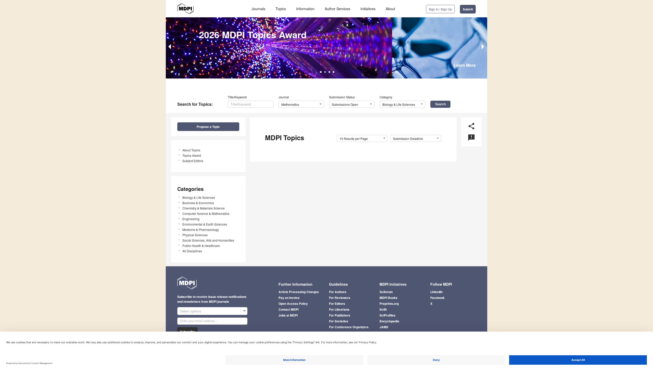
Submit (468, 9)
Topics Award (191, 155)
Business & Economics (198, 203)
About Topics (191, 150)
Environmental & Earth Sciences (204, 224)
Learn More (465, 65)
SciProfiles (387, 315)
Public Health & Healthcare (201, 245)
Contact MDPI (288, 309)
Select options (190, 311)
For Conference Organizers (349, 327)
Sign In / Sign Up (440, 9)
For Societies (338, 321)
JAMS (384, 327)
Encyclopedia (389, 321)
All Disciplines (192, 251)
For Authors (337, 292)
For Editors (337, 303)
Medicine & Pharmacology (200, 229)
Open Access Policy (293, 303)
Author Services (337, 8)
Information (305, 8)
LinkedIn (436, 292)
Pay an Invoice (289, 297)
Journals (258, 8)
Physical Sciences (195, 235)
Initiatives (367, 8)
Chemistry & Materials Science (203, 208)
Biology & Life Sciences (198, 197)
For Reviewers (339, 297)
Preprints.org (389, 303)
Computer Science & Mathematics (205, 213)
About (390, 8)
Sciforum (386, 292)
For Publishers (339, 315)
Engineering (190, 219)
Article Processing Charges (299, 292)
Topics (280, 8)
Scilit (383, 309)
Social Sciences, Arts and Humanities (208, 240)
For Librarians (339, 309)
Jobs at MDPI (288, 315)
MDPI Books (388, 297)
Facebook (437, 297)
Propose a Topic (208, 126)
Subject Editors (192, 161)
